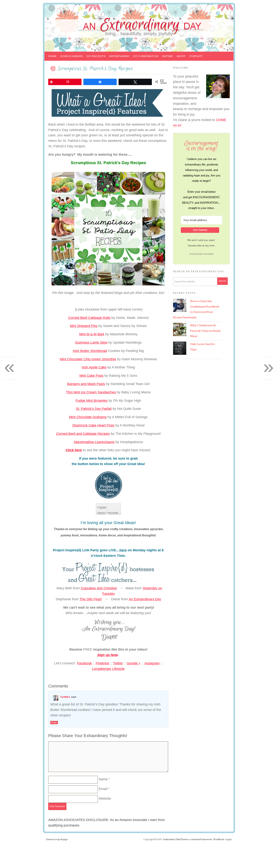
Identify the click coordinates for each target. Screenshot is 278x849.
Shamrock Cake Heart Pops (93, 425)
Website (105, 798)
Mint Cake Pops (91, 376)
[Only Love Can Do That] (179, 348)
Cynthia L (65, 697)
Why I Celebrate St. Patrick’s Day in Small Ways (205, 331)
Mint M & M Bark (91, 334)
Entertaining (118, 58)
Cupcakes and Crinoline (99, 588)
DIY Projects (95, 58)
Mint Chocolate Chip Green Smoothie (88, 359)
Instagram (152, 663)
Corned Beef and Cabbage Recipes (83, 434)
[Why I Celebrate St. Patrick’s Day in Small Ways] (179, 329)
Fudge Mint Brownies (92, 400)
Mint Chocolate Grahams (88, 417)
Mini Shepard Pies (84, 326)
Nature (166, 58)
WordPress (218, 839)
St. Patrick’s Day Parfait (94, 409)
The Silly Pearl (91, 599)
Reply (54, 722)
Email (103, 789)
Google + (134, 663)
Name (103, 779)
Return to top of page (57, 839)
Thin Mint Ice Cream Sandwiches (91, 392)
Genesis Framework (201, 839)
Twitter (118, 663)
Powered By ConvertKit (201, 254)
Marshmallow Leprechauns (94, 442)
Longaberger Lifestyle (108, 669)
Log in (228, 839)
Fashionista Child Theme (175, 839)
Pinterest (102, 663)
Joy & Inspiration (144, 58)
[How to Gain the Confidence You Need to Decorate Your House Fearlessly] (179, 305)
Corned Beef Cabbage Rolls (89, 318)
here (123, 550)
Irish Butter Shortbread (90, 351)
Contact (196, 56)
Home (52, 56)
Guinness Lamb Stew (91, 342)
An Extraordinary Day (72, 18)
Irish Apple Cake (94, 367)
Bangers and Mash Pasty (86, 384)
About (180, 58)
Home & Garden (70, 58)
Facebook (84, 663)
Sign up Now (107, 655)
